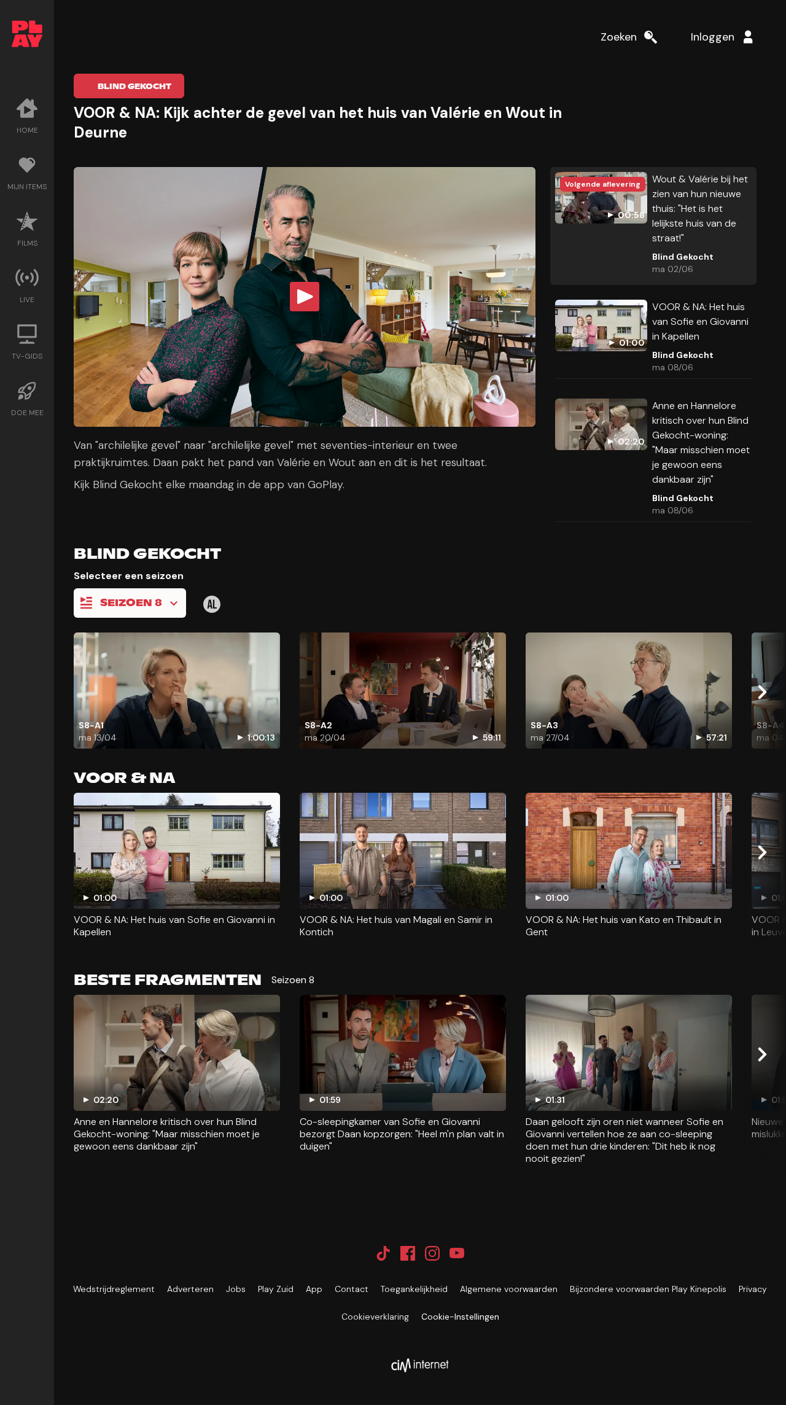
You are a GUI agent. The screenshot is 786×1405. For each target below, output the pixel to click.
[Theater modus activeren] (486, 404)
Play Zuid (276, 1288)
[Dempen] (452, 404)
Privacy (753, 1288)
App (314, 1288)
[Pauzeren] (96, 404)
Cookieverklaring (375, 1316)
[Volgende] (761, 692)
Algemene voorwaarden (509, 1288)
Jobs (236, 1288)
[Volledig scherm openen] (516, 404)
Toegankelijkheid (414, 1288)
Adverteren (190, 1288)
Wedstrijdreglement (114, 1288)
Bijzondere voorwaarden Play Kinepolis (648, 1288)
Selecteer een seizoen (129, 575)
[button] (304, 297)
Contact (351, 1288)
